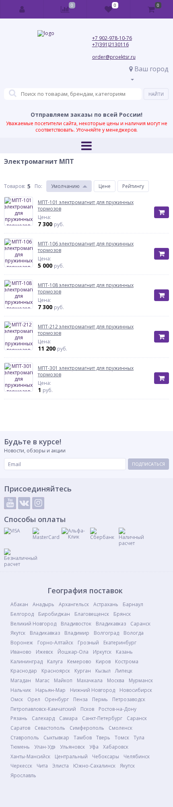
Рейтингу (133, 186)
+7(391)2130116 (110, 44)
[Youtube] (10, 503)
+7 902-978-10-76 (112, 38)
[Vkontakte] (24, 503)
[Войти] (22, 9)
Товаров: (14, 186)
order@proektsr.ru (114, 57)
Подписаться (148, 464)
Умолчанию (65, 186)
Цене (105, 186)
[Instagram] (38, 503)
